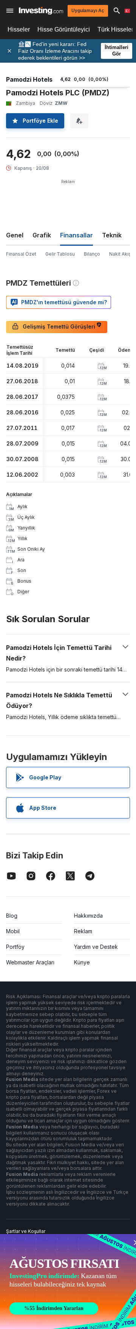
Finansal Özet (21, 254)
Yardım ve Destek (96, 946)
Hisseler (19, 29)
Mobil (13, 931)
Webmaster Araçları (30, 962)
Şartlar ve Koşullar (25, 1231)
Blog (11, 915)
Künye (82, 962)
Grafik (41, 235)
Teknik (112, 235)
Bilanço (92, 254)
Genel (14, 235)
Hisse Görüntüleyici (63, 29)
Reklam (83, 931)
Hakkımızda (88, 915)
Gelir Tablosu (60, 254)
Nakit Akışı (120, 254)
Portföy (15, 946)
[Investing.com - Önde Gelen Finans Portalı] (41, 11)
